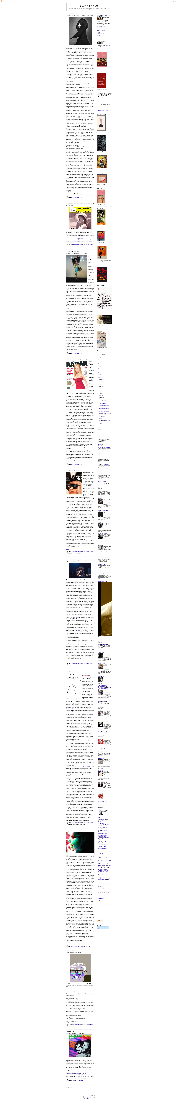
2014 (99, 366)
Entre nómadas (101, 473)
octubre (100, 382)
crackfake (100, 809)
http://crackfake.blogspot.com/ (72, 991)
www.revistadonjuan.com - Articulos (103, 749)
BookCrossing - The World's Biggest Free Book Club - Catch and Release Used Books (104, 894)
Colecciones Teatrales (102, 533)
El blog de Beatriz (101, 710)
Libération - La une (102, 846)
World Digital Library (102, 564)
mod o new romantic (70, 594)
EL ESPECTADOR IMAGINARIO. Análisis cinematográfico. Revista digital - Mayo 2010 (104, 884)
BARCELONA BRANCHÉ (103, 781)
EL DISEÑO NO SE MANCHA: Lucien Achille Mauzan (104, 802)
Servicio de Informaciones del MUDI (104, 511)
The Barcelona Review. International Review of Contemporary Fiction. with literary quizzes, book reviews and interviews (104, 837)
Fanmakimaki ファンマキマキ (104, 891)
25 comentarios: (90, 1024)
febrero (100, 397)
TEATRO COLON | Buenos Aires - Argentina (104, 828)
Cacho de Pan (89, 6)
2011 (99, 372)
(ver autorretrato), (77, 630)
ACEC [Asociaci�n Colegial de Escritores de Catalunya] (104, 858)
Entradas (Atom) (74, 1087)
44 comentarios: (89, 663)
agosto (100, 386)
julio (100, 388)
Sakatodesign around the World (104, 793)
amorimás (104, 98)
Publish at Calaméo (101, 110)
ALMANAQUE (101, 652)
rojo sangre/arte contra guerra (73, 952)
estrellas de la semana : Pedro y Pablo (75, 1033)
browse (107, 110)
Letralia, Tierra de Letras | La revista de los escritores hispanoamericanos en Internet (104, 855)
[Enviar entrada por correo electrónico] (67, 196)
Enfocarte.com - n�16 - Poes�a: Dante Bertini (104, 842)
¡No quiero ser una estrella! (73, 470)
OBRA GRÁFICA (100, 35)
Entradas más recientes (70, 1085)
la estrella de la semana (77, 665)
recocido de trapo (70, 672)
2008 (99, 377)
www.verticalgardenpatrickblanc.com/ (104, 888)
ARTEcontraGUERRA (86, 766)
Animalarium (100, 770)
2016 (99, 363)
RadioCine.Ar (101, 676)
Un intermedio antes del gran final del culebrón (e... (105, 402)
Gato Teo (100, 881)
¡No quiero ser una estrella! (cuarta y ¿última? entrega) (80, 15)
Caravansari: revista (102, 844)
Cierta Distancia (101, 455)
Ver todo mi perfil (101, 26)
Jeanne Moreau (80, 238)
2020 (99, 357)
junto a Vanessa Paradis (73, 241)
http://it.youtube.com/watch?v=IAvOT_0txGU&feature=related (78, 1074)
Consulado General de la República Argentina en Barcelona (103, 820)
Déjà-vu (99, 522)
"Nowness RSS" (101, 436)
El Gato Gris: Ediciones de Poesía (103, 831)
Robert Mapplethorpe (77, 618)
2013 (99, 368)
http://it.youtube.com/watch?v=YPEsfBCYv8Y (75, 639)
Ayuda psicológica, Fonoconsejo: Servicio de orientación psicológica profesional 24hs (104, 866)
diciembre (101, 379)
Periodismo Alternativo (102, 701)
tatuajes (68, 831)
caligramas (92, 711)
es (102, 927)
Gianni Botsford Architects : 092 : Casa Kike (104, 861)
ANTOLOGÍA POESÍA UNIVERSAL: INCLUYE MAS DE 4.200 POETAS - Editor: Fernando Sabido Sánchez (104, 871)
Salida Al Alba (101, 758)
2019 (99, 359)
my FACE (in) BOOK (100, 33)
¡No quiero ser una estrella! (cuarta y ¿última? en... (105, 399)
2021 (99, 356)
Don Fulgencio (74, 707)
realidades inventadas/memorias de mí (80, 946)
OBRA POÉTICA (100, 37)
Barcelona (101, 928)
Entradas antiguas (91, 1085)
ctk (98, 850)
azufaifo (68, 750)
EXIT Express (101, 817)
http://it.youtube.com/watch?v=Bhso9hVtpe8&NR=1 (76, 1073)
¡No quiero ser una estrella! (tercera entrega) (77, 253)
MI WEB (98, 32)
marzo (100, 395)
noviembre (101, 381)
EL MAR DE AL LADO (102, 731)
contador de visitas (89, 1098)
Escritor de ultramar (102, 481)
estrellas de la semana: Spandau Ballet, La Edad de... (105, 414)
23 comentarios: (89, 551)
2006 (99, 429)
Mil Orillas (100, 555)
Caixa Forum (75, 803)
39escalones (100, 444)
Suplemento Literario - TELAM (104, 852)
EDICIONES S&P (101, 898)
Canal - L (100, 900)
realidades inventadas (76, 197)
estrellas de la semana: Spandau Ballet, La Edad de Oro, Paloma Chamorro (80, 561)
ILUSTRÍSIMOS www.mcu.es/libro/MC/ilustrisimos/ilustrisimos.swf (104, 824)
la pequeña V (69, 745)
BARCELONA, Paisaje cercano (102, 30)
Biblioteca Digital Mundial (103, 573)
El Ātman (100, 544)
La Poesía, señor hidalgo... (103, 896)
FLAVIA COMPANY (102, 663)
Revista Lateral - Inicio (102, 833)
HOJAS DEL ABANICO (103, 721)
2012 (99, 370)
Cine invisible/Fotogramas (103, 644)
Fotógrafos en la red (102, 498)
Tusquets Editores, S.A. (102, 848)
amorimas (100, 738)
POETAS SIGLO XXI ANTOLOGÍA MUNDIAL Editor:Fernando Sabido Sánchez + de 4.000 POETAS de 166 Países (104, 687)
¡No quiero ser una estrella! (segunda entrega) (77, 360)
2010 (99, 374)
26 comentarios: (90, 244)
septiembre (101, 384)
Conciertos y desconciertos (103, 464)
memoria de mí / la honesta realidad (80, 824)
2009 (99, 375)
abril (100, 393)
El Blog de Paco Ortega (102, 581)
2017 (99, 361)
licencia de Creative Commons (103, 46)
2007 (99, 427)
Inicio (81, 1085)
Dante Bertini (108, 15)
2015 (99, 365)
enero (100, 425)
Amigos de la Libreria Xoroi (103, 490)
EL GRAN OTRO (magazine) (104, 447)
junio (100, 390)
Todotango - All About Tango (104, 863)
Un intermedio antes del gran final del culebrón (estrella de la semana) (80, 204)
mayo (100, 391)
